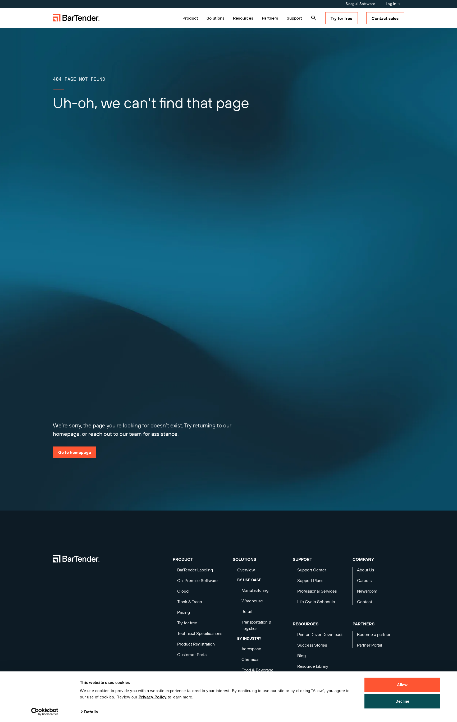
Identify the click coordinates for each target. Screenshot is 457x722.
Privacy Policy (153, 697)
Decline (402, 701)
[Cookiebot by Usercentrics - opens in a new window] (45, 712)
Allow (402, 685)
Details (91, 711)
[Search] (313, 18)
